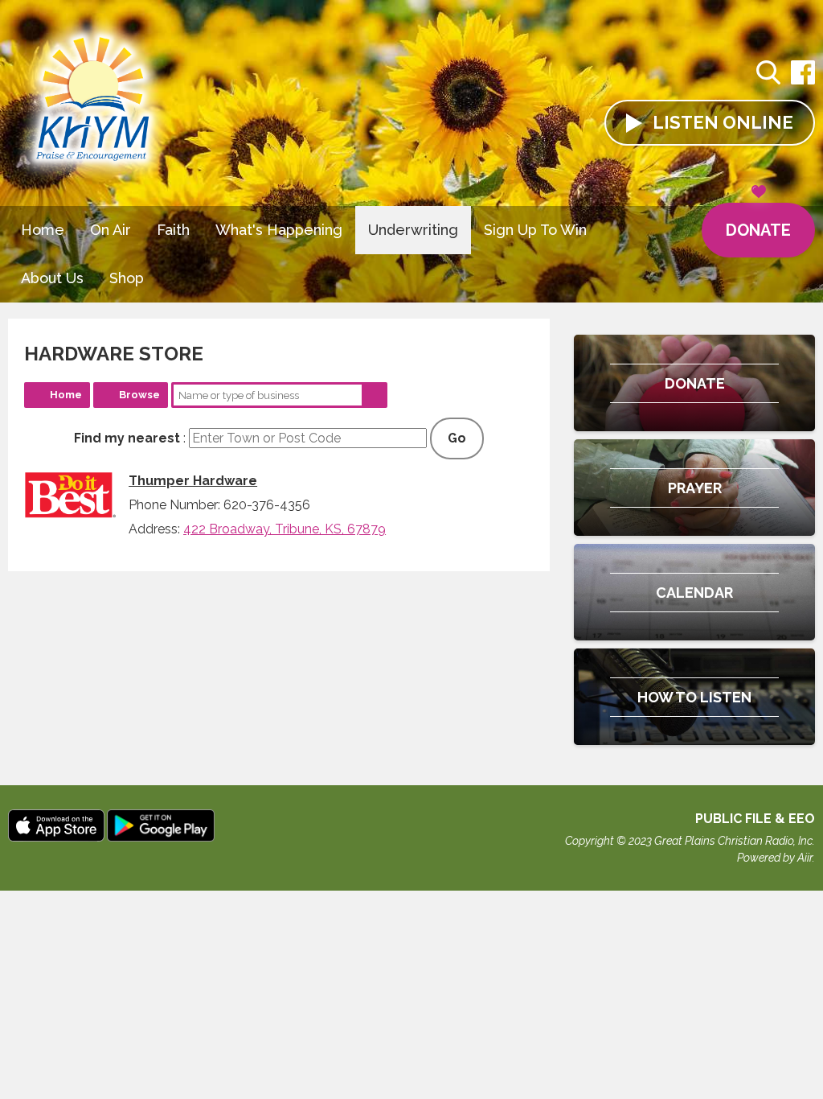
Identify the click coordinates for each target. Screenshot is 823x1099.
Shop (126, 278)
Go (457, 438)
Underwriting (413, 229)
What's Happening (278, 229)
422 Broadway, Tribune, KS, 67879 (284, 529)
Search (374, 395)
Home (42, 229)
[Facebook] (803, 81)
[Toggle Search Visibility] (768, 74)
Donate (758, 230)
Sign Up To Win (535, 229)
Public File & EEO (755, 818)
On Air (110, 229)
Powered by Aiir (775, 857)
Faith (173, 229)
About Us (52, 278)
